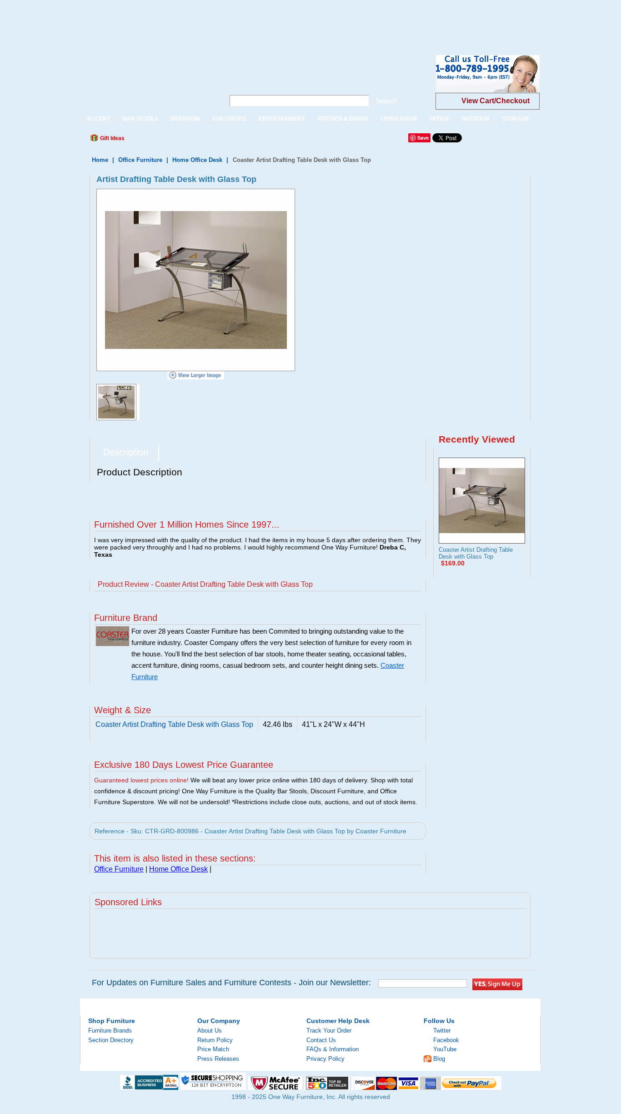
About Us (209, 1030)
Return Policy (215, 1040)
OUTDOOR (476, 119)
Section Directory (111, 1040)
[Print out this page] (197, 141)
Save (423, 137)
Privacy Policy (325, 1058)
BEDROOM (185, 119)
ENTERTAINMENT (282, 119)
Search (386, 101)
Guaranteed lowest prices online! (141, 780)
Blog (439, 1058)
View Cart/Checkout (495, 101)
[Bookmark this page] (152, 141)
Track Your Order (328, 1030)
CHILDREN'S (229, 119)
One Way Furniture (147, 81)
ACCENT (98, 119)
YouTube (444, 1049)
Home (100, 159)
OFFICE (439, 119)
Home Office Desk (197, 159)
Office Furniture (140, 159)
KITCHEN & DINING (343, 119)
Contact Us (321, 1040)
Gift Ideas (112, 138)
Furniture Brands (110, 1030)
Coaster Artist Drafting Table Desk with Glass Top (476, 553)
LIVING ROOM (399, 119)
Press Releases (218, 1058)
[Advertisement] (165, 20)
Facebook (446, 1040)
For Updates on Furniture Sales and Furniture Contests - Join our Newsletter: (231, 982)
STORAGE (515, 119)
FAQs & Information (332, 1049)
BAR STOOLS (140, 119)
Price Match (213, 1049)
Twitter (442, 1030)
